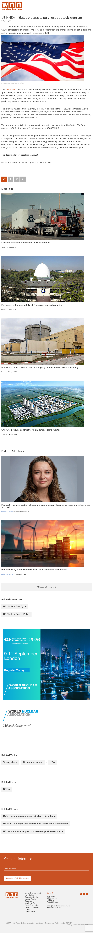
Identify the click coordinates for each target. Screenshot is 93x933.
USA (52, 762)
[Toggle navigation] (88, 4)
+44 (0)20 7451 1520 (54, 907)
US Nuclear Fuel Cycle (15, 606)
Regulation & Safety (32, 897)
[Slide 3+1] (52, 704)
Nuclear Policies (30, 899)
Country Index (30, 911)
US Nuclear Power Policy (16, 614)
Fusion (27, 909)
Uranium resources (33, 762)
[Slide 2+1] (48, 704)
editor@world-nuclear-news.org (58, 906)
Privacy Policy (72, 925)
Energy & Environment (33, 893)
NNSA (6, 789)
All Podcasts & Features (45, 587)
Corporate (28, 901)
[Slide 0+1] (40, 704)
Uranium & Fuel (30, 903)
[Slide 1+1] (44, 704)
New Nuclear (29, 895)
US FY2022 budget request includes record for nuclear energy (36, 824)
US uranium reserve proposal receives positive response (33, 831)
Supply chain (10, 762)
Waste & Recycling (31, 905)
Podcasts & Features (7, 512)
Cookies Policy (82, 925)
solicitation (11, 90)
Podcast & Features (32, 907)
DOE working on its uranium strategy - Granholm (29, 816)
